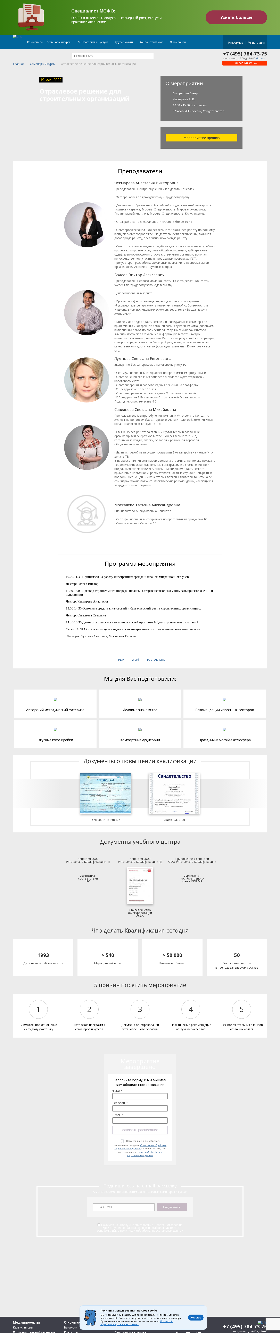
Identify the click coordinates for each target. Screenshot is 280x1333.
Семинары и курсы (59, 42)
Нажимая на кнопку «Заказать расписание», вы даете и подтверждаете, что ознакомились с (140, 1148)
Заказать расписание (140, 1130)
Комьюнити (35, 42)
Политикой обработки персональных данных (144, 1153)
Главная (18, 64)
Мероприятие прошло (201, 138)
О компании (178, 42)
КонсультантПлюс (152, 42)
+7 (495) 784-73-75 (245, 53)
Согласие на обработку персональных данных (141, 1147)
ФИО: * (117, 1090)
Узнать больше (236, 17)
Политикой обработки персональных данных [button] (136, 1323)
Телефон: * (120, 1102)
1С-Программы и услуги (93, 42)
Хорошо (195, 1317)
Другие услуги (124, 42)
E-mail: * (118, 1115)
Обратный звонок (245, 63)
